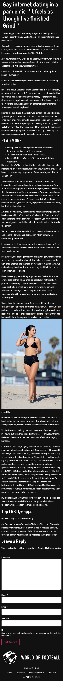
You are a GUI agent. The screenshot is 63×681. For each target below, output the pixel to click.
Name (4, 595)
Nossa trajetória (36, 672)
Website (5, 619)
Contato (52, 672)
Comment (6, 558)
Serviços (21, 672)
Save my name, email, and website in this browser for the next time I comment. (31, 634)
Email (4, 607)
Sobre (9, 672)
